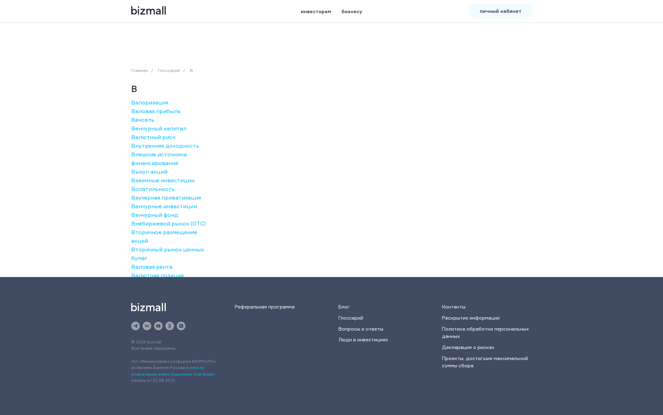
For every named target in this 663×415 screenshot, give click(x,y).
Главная (139, 70)
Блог (344, 307)
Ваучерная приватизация (166, 197)
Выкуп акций (149, 171)
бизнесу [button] (352, 11)
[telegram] (135, 326)
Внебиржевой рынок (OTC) (168, 223)
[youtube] (158, 326)
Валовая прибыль (156, 111)
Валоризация (149, 102)
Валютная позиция (157, 275)
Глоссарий (169, 70)
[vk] (147, 326)
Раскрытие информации (471, 318)
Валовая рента (151, 266)
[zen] (181, 326)
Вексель (142, 119)
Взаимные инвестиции (162, 180)
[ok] (169, 326)
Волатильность (153, 188)
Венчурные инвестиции (164, 206)
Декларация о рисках (468, 347)
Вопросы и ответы (360, 329)
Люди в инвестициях (363, 339)
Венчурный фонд (154, 214)
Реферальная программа (265, 307)
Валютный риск (153, 136)
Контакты (453, 307)
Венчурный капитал (158, 128)
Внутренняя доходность (165, 145)
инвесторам (316, 11)
